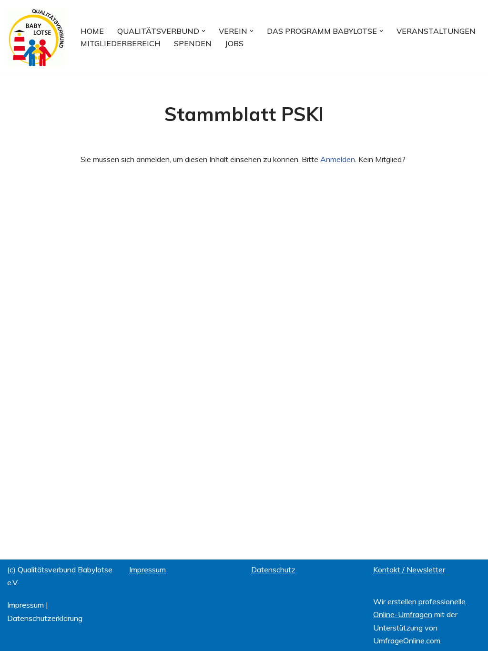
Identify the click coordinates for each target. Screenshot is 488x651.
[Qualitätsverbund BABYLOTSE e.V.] (35, 37)
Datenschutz (273, 569)
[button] (203, 31)
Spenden (193, 43)
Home (92, 31)
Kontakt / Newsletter (409, 569)
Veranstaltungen (436, 31)
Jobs (234, 43)
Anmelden (337, 159)
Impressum (25, 605)
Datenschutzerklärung (44, 618)
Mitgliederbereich (121, 43)
